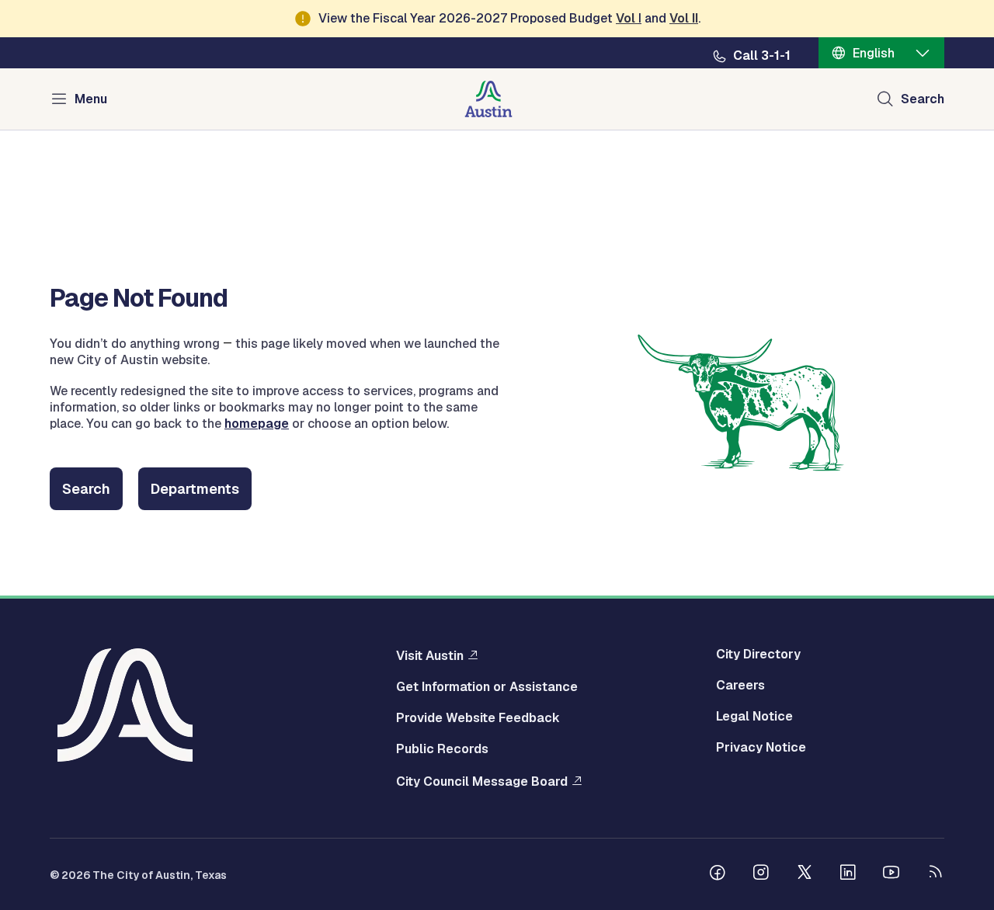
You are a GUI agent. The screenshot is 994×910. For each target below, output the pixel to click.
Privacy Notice (761, 748)
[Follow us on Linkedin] (848, 874)
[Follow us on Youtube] (891, 874)
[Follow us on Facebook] (717, 874)
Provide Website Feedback (478, 718)
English (874, 53)
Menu (91, 99)
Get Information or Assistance (487, 687)
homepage (256, 423)
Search (922, 99)
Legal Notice (754, 716)
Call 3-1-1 (762, 56)
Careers (740, 685)
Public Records (442, 749)
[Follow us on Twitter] (804, 874)
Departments (195, 489)
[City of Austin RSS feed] (935, 874)
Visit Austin (430, 655)
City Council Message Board (482, 781)
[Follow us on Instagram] (761, 874)
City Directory (758, 654)
